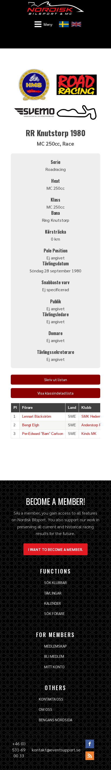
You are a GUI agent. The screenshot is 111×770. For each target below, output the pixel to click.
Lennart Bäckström (36, 416)
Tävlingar (52, 592)
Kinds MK (88, 434)
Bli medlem (54, 656)
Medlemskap (55, 646)
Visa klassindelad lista (55, 393)
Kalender (52, 603)
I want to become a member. (55, 549)
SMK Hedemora (93, 416)
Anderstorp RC (92, 425)
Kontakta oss (51, 699)
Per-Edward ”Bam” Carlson (42, 434)
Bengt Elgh (30, 425)
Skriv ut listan (55, 379)
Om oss (45, 709)
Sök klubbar (55, 582)
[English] (76, 24)
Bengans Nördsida (55, 719)
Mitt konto (54, 666)
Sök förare (54, 613)
